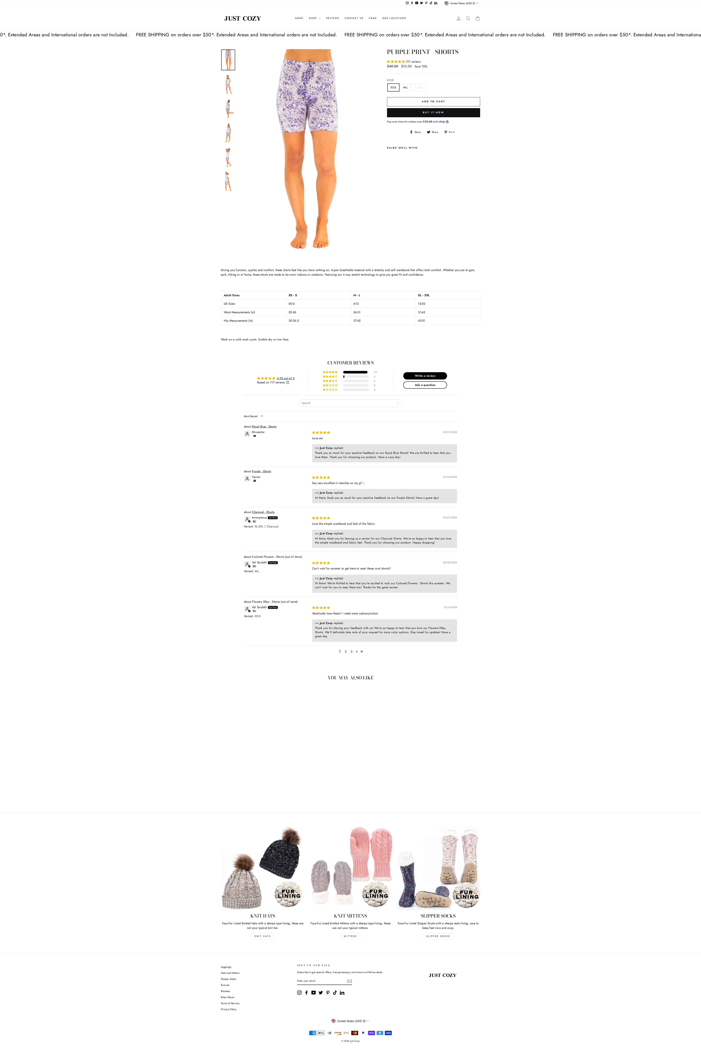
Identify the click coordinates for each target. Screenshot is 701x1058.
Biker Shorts (227, 997)
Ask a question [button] (425, 385)
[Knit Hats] (263, 868)
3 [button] (351, 651)
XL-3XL (419, 87)
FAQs (373, 18)
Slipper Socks (438, 936)
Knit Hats (262, 936)
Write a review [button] (425, 376)
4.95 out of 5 (285, 378)
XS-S (393, 87)
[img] (321, 432)
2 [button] (345, 651)
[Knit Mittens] (350, 868)
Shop (313, 18)
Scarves (225, 985)
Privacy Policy (229, 1009)
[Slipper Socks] (438, 868)
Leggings (226, 967)
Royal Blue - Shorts (264, 426)
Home (299, 18)
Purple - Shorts (261, 471)
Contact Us (354, 18)
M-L (405, 87)
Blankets (225, 991)
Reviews (332, 18)
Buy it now (433, 112)
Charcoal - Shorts (263, 512)
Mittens (350, 936)
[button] (396, 62)
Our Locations (394, 18)
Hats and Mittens (230, 973)
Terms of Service (230, 1003)
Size (390, 80)
